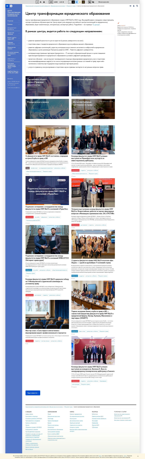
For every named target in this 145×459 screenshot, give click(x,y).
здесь (100, 455)
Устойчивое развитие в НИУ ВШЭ (34, 418)
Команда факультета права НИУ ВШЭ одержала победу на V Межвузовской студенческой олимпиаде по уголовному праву (47, 281)
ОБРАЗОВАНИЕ (52, 412)
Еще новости (32, 393)
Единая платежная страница (32, 447)
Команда (10, 24)
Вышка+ (49, 423)
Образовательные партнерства (55, 436)
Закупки (27, 425)
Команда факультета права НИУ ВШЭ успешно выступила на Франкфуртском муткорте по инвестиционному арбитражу (89, 158)
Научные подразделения (76, 414)
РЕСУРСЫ (95, 412)
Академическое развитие (76, 425)
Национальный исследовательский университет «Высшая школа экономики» (44, 407)
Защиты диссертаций (75, 423)
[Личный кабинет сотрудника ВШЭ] (133, 6)
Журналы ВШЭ (95, 425)
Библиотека (95, 414)
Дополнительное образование (55, 429)
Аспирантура (51, 427)
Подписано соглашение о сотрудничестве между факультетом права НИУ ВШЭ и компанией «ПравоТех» (47, 208)
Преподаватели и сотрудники (33, 420)
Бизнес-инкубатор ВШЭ (53, 434)
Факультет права (68, 407)
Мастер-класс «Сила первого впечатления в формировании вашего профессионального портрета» (46, 331)
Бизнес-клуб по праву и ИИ (12, 38)
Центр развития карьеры (54, 431)
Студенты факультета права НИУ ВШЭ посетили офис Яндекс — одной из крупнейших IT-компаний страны (92, 261)
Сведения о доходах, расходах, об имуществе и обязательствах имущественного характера (34, 435)
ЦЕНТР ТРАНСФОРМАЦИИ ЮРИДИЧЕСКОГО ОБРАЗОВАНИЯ (13, 13)
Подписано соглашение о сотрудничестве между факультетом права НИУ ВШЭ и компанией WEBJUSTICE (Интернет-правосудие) (47, 258)
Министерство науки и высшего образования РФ (122, 414)
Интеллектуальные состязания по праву (13, 53)
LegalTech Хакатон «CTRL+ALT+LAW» (13, 71)
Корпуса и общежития (31, 423)
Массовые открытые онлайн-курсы (122, 420)
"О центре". (96, 25)
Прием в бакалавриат (53, 420)
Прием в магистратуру (53, 425)
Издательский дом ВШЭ (97, 416)
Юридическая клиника (11, 48)
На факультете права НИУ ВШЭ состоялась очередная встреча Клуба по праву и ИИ (47, 157)
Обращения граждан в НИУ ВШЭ (34, 427)
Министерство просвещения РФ (122, 418)
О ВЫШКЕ (29, 412)
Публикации (95, 427)
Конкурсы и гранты (74, 427)
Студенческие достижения (106, 101)
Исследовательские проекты (77, 416)
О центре (10, 21)
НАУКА (72, 412)
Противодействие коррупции (33, 431)
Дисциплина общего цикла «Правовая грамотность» (36, 82)
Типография (95, 420)
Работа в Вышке (29, 449)
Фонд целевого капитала (32, 429)
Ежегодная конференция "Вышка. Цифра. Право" (12, 66)
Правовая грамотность (11, 43)
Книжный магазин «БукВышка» (99, 418)
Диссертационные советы (76, 420)
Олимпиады (50, 418)
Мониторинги (73, 418)
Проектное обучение (11, 33)
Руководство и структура (32, 416)
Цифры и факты (29, 414)
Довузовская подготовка (54, 416)
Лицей (49, 414)
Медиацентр (95, 423)
